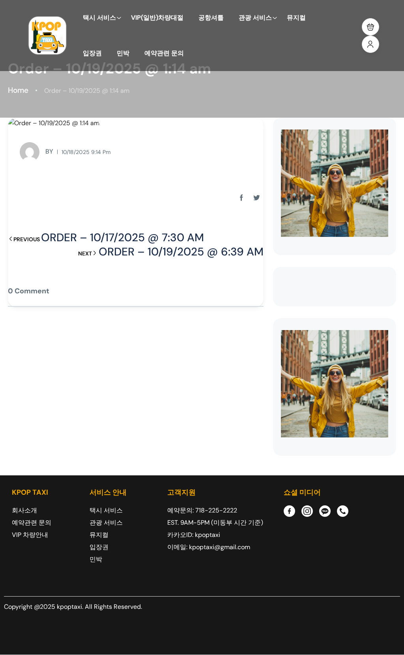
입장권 (92, 53)
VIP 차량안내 (30, 535)
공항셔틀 (211, 17)
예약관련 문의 (164, 53)
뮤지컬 (296, 17)
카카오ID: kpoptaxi (193, 535)
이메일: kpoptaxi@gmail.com (208, 547)
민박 (123, 53)
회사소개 (24, 510)
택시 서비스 (99, 17)
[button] (370, 27)
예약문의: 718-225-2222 (202, 510)
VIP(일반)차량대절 (157, 17)
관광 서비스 (255, 17)
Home (18, 90)
